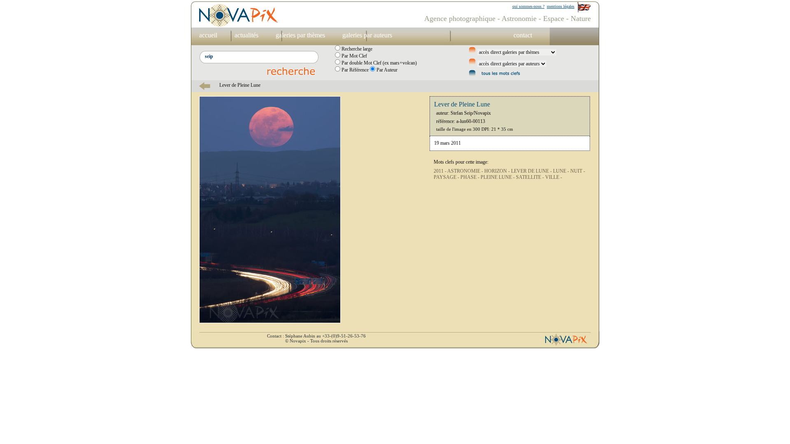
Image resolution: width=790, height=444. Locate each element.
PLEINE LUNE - (498, 177)
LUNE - (561, 171)
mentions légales (560, 6)
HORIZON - (497, 171)
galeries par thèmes (300, 35)
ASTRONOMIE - (465, 171)
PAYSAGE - (447, 177)
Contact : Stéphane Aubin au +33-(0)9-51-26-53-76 (316, 335)
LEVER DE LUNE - (532, 171)
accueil (208, 35)
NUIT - (577, 171)
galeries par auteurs (367, 35)
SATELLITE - (530, 177)
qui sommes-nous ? (528, 6)
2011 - (440, 171)
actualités (246, 35)
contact (523, 35)
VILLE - (553, 177)
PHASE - (470, 177)
